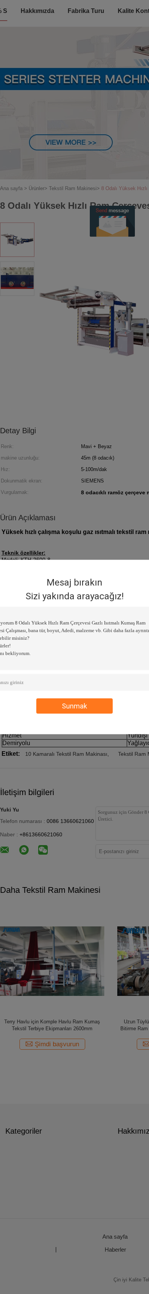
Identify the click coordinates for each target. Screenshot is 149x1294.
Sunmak (74, 706)
